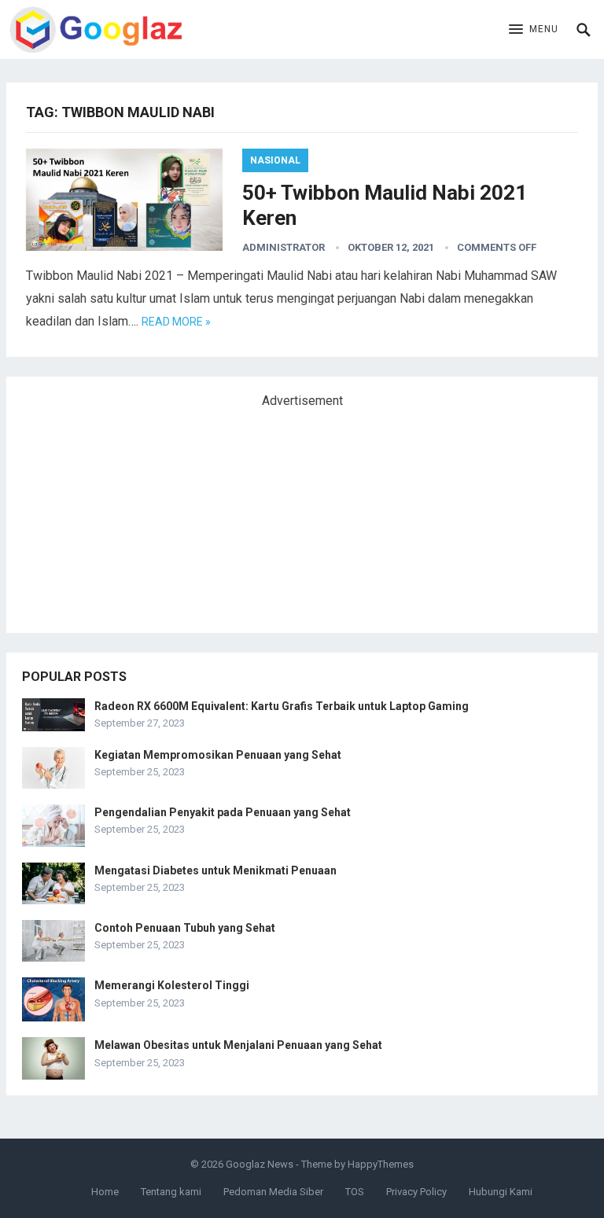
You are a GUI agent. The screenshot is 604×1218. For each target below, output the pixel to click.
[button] (533, 30)
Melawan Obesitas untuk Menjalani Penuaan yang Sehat (238, 1045)
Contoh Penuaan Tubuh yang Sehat (184, 928)
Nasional (275, 160)
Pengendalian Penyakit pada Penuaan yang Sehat (222, 812)
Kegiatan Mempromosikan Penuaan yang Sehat (217, 755)
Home (105, 1192)
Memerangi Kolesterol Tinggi (171, 985)
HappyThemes (381, 1164)
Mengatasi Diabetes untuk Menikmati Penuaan (215, 870)
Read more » (176, 321)
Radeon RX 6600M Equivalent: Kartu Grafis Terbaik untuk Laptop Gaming (281, 706)
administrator (283, 247)
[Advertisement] (140, 514)
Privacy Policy (416, 1192)
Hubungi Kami (500, 1192)
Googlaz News (259, 1164)
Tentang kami (171, 1192)
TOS (354, 1192)
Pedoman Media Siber (273, 1192)
